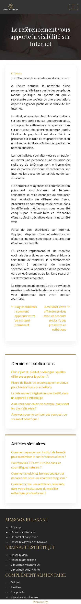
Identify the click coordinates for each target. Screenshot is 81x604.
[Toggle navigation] (73, 7)
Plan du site (40, 602)
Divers (18, 73)
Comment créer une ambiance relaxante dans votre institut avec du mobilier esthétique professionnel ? (37, 488)
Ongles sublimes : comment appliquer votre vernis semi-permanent (26, 316)
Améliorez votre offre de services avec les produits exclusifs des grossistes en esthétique (55, 318)
